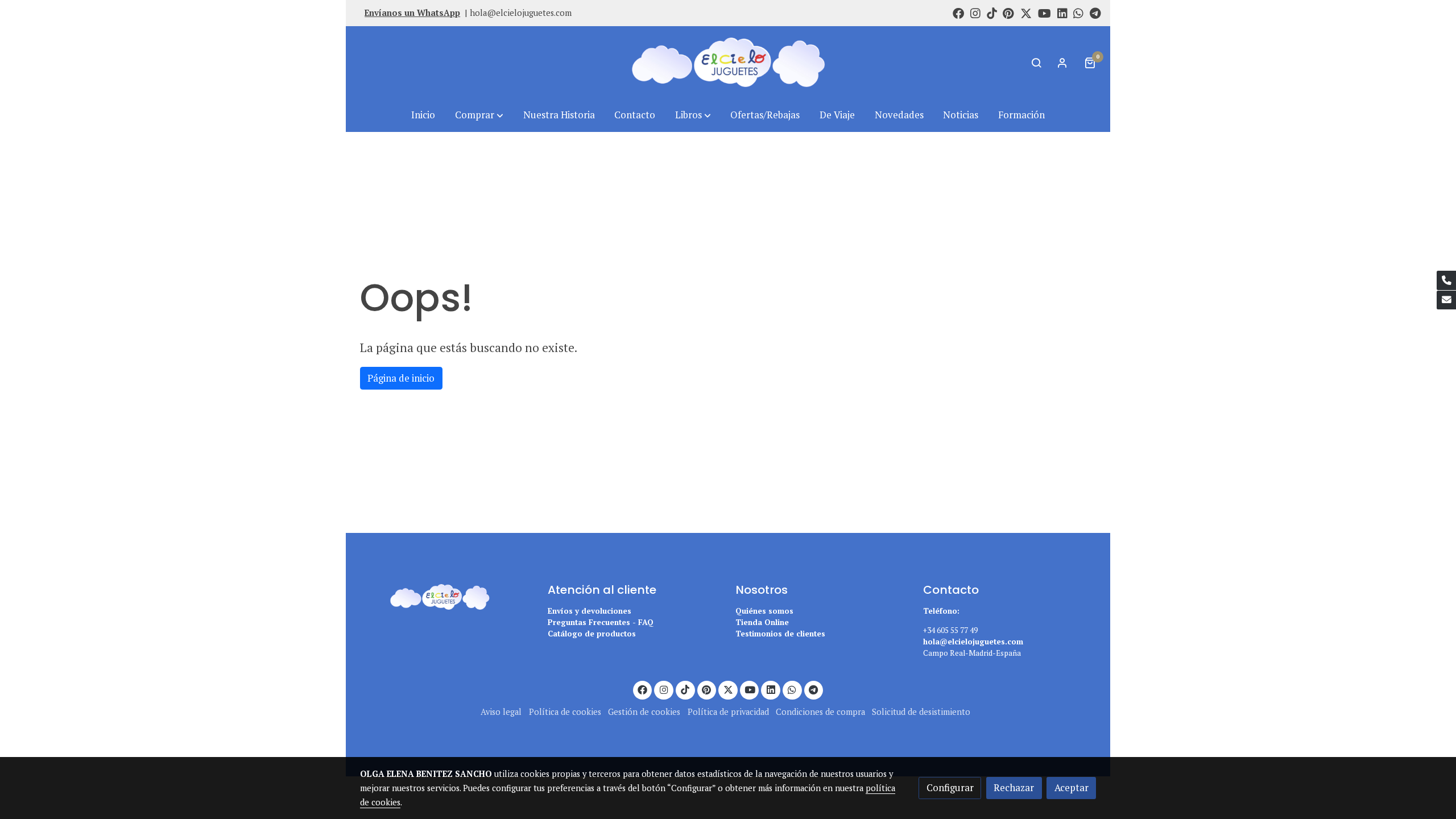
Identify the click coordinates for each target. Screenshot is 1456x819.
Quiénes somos (764, 611)
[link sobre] (446, 595)
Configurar (950, 787)
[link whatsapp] (1078, 12)
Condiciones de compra (820, 711)
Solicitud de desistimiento (921, 711)
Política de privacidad (728, 711)
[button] (479, 115)
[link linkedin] (1062, 12)
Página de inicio (401, 378)
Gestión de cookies (644, 711)
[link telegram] (1095, 12)
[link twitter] (1026, 12)
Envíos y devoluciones (589, 611)
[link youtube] (1044, 12)
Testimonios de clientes (780, 633)
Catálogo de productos (592, 633)
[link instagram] (975, 12)
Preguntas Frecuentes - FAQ (600, 622)
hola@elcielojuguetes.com (521, 12)
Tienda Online (762, 622)
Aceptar (1071, 787)
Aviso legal (501, 711)
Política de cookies (565, 711)
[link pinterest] (1008, 12)
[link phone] (1446, 280)
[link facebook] (958, 12)
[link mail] (1446, 300)
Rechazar (1014, 787)
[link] (728, 62)
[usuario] (1062, 62)
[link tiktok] (992, 12)
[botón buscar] (1036, 62)
